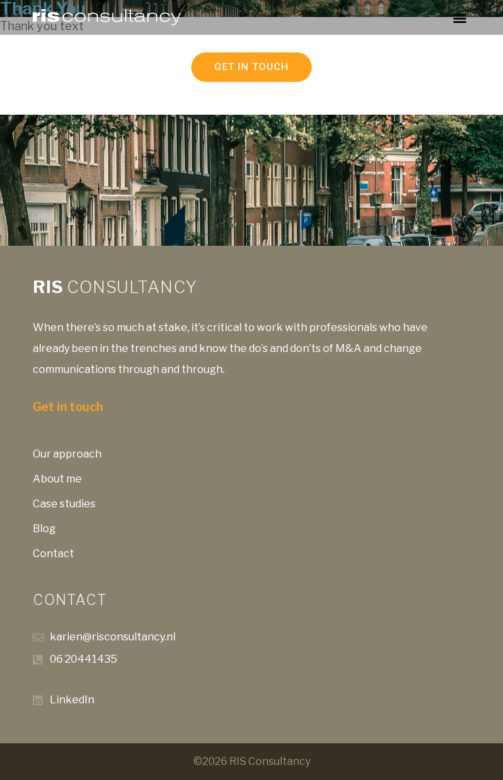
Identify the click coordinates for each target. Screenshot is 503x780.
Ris (115, 287)
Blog (44, 528)
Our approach (67, 454)
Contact (53, 553)
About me (57, 479)
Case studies (64, 503)
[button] (459, 17)
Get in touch (68, 407)
